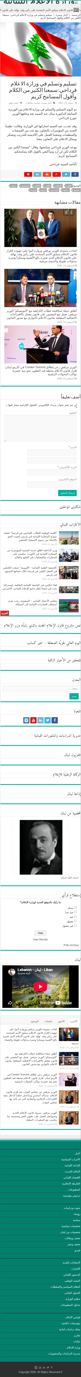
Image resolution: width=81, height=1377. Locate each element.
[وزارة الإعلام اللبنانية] (40, 2)
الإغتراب (75, 1268)
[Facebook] (55, 720)
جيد (71, 916)
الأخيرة (73, 1021)
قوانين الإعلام (73, 1317)
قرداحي (54, 190)
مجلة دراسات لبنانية (69, 1329)
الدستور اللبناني (71, 1274)
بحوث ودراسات (72, 1207)
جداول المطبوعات (70, 1304)
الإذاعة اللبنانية (72, 1165)
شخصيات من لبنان (70, 1232)
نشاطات (29, 103)
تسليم (76, 190)
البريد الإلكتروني (67, 467)
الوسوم (35, 1021)
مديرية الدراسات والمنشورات (64, 1353)
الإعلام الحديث (72, 1171)
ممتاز (70, 907)
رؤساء (77, 1214)
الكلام (37, 186)
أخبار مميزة (62, 14)
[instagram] (26, 720)
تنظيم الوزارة (73, 1298)
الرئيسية (76, 14)
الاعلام (58, 186)
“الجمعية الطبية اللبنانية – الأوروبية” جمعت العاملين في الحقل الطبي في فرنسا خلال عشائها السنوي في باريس (30, 571)
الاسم (73, 447)
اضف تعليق (13, 103)
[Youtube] (33, 720)
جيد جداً (69, 912)
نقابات (76, 1341)
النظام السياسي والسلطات (65, 1286)
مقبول (70, 921)
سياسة (37, 103)
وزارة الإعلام (73, 1347)
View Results (40, 939)
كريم (43, 190)
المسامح (25, 186)
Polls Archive (71, 945)
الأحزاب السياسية (70, 1159)
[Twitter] (47, 720)
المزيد (4, 613)
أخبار (77, 1153)
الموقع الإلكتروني (67, 479)
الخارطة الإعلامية (71, 1183)
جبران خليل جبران (70, 877)
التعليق (73, 412)
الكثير (47, 186)
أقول (69, 186)
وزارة (33, 190)
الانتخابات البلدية (71, 1262)
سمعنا (65, 190)
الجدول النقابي (72, 1292)
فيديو (77, 1250)
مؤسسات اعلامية (71, 1323)
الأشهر (61, 1021)
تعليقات (48, 1021)
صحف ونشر (73, 1244)
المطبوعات (74, 1189)
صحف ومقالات (72, 1238)
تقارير (77, 1335)
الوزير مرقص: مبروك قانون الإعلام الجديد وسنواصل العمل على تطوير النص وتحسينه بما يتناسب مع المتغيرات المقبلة (32, 1116)
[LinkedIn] (40, 720)
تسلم (13, 186)
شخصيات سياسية (71, 1226)
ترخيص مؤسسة (71, 1195)
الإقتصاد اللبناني (72, 1177)
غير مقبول (67, 925)
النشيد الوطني (72, 1280)
